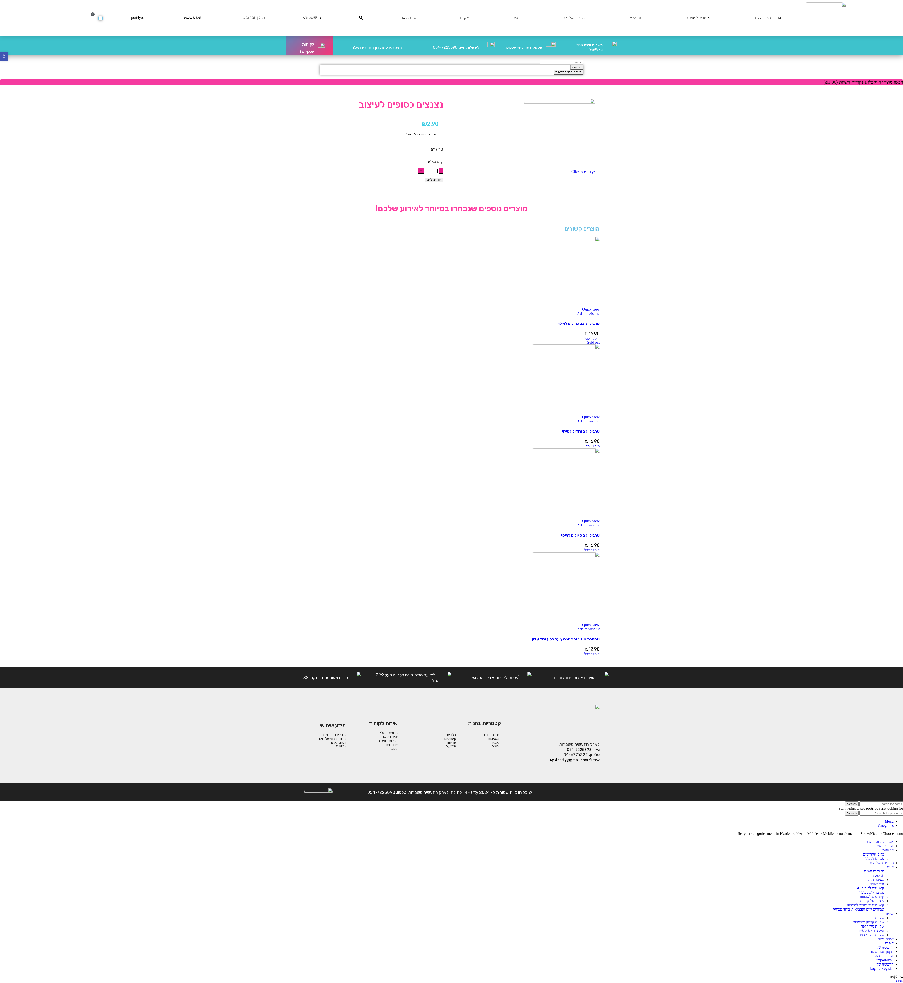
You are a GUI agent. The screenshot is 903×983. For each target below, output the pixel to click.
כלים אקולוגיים (873, 854)
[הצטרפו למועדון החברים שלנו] (407, 45)
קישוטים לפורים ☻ (870, 888)
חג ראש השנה (874, 871)
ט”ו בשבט (877, 884)
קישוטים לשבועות (871, 897)
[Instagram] (580, 792)
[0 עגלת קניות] (100, 18)
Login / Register (882, 969)
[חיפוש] (361, 18)
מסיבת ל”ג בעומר (871, 892)
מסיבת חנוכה (875, 880)
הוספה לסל (434, 180)
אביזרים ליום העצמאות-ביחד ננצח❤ (858, 909)
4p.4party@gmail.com (569, 760)
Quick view (591, 309)
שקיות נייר (876, 918)
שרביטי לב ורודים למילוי (581, 431)
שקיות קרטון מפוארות (868, 922)
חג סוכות (878, 875)
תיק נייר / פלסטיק (871, 930)
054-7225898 (456, 47)
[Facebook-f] (595, 792)
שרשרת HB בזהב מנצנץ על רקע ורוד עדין (566, 639)
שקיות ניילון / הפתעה (869, 935)
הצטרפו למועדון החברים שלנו (376, 48)
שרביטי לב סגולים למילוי (580, 535)
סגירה (899, 981)
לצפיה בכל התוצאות (568, 72)
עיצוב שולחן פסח (872, 901)
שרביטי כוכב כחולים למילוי (579, 323)
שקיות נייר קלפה (872, 926)
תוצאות (576, 67)
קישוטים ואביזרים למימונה (865, 905)
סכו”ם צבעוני (874, 859)
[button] (592, 338)
